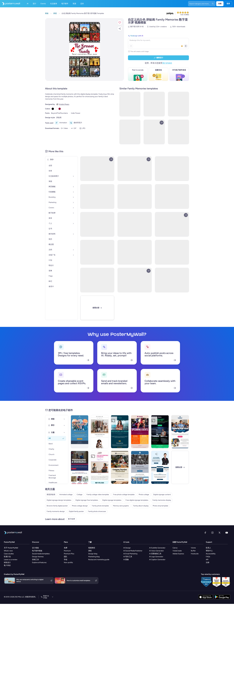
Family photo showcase (97, 511)
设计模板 (35, 548)
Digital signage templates (111, 500)
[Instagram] (212, 532)
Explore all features (39, 562)
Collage (79, 494)
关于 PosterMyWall (11, 548)
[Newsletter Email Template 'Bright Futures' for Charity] (180, 431)
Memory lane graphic (121, 506)
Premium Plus (69, 554)
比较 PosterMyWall (180, 542)
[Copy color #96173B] (59, 109)
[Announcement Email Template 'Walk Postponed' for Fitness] (79, 431)
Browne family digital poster (57, 506)
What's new (8, 551)
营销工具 (35, 560)
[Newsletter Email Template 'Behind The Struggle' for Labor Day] (140, 467)
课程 (90, 551)
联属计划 (7, 557)
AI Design (127, 548)
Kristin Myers (64, 104)
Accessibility (210, 554)
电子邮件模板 (37, 551)
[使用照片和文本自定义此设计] (84, 49)
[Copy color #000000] (53, 109)
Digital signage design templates (59, 500)
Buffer (193, 551)
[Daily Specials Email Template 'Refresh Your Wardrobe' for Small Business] (99, 431)
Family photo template (100, 506)
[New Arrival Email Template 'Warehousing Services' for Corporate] (79, 467)
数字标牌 (71, 519)
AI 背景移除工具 (155, 554)
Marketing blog (94, 557)
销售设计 (7, 562)
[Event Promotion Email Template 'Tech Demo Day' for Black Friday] (160, 431)
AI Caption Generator (157, 560)
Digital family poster (76, 511)
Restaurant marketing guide (98, 560)
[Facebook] (205, 532)
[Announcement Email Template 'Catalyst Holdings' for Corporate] (120, 431)
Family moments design (56, 511)
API (207, 560)
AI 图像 (126, 560)
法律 (207, 562)
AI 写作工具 (127, 557)
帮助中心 (209, 551)
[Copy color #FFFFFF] (56, 109)
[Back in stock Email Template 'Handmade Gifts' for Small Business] (120, 467)
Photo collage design (80, 506)
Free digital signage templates (137, 500)
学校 (65, 560)
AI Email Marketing (130, 554)
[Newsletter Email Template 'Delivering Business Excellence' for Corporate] (160, 467)
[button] (119, 22)
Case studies (9, 554)
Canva (175, 548)
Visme (193, 548)
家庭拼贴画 (51, 494)
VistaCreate (177, 551)
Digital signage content (162, 494)
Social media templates (41, 554)
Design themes (38, 557)
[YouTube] (226, 532)
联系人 (208, 548)
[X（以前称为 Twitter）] (219, 532)
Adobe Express (178, 554)
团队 (65, 557)
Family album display (141, 506)
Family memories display (161, 500)
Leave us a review (10, 560)
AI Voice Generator (156, 551)
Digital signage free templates (86, 500)
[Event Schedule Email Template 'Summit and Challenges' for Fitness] (140, 431)
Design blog (92, 554)
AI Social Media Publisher (132, 551)
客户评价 (7, 565)
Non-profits (68, 562)
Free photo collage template (124, 494)
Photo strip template (160, 506)
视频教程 (91, 548)
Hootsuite (195, 554)
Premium (67, 551)
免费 (65, 548)
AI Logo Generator (156, 557)
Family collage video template (98, 494)
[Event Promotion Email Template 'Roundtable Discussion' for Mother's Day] (99, 467)
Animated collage (66, 494)
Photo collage (144, 494)
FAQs (208, 557)
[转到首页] (10, 3)
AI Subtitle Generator (157, 548)
